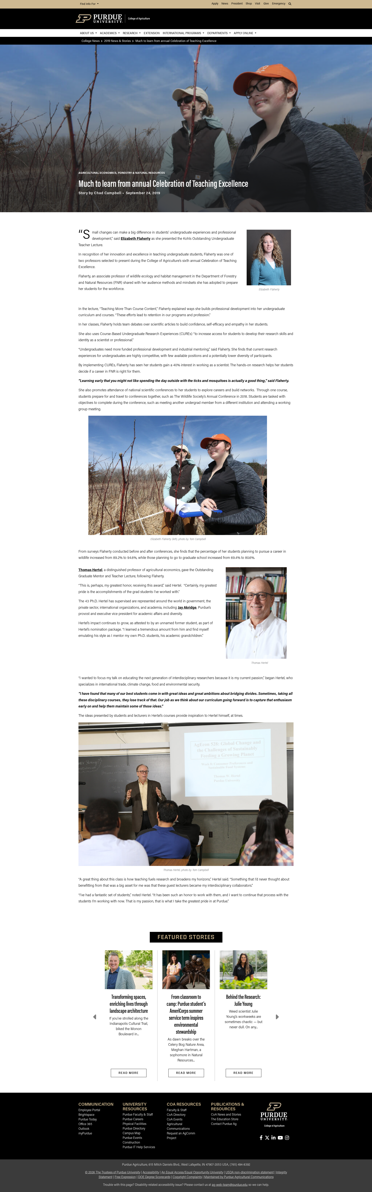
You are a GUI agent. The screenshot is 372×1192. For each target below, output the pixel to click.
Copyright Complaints (187, 1177)
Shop (249, 3)
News (224, 3)
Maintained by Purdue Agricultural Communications (239, 1177)
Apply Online (244, 33)
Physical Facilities (134, 1124)
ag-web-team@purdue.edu (230, 1185)
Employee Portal (89, 1110)
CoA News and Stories (226, 1114)
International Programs (182, 33)
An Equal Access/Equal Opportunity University (192, 1172)
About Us (87, 33)
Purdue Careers (133, 1119)
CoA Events (174, 1119)
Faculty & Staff (176, 1110)
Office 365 (85, 1124)
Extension (152, 33)
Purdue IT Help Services (139, 1147)
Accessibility (151, 1172)
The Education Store (224, 1119)
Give (266, 3)
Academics (108, 33)
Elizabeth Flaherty (135, 239)
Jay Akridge (187, 608)
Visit (257, 3)
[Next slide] (277, 1017)
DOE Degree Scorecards (154, 1177)
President (237, 3)
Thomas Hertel (90, 570)
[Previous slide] (95, 1017)
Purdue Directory (134, 1128)
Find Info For (88, 4)
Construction (131, 1142)
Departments (217, 33)
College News (91, 40)
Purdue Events (132, 1138)
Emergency (278, 3)
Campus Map (131, 1133)
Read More (129, 1073)
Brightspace (86, 1115)
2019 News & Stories (117, 40)
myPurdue (85, 1133)
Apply (215, 3)
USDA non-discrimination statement (250, 1172)
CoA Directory (176, 1115)
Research (130, 33)
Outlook (83, 1129)
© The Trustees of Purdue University (112, 1172)
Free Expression (125, 1177)
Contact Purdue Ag (224, 1124)
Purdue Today (87, 1119)
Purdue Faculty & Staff (138, 1114)
